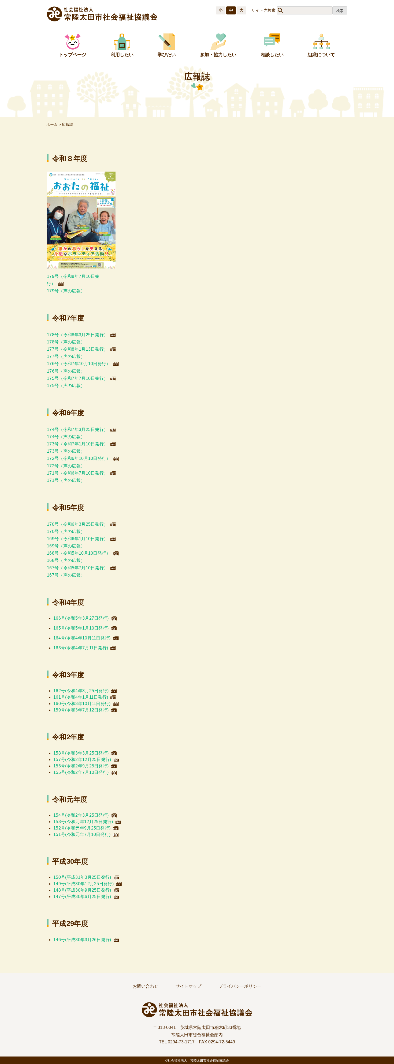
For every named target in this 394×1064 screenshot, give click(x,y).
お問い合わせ (145, 986)
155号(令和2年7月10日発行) (81, 772)
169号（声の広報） (66, 546)
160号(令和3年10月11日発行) (82, 703)
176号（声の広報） (66, 371)
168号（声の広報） (66, 560)
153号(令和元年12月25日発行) (83, 821)
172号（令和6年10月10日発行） (79, 458)
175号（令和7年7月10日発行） (77, 378)
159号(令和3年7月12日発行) (81, 710)
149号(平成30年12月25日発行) (83, 883)
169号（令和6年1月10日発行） (77, 538)
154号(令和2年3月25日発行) (81, 815)
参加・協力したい (218, 54)
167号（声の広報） (66, 575)
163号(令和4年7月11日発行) (80, 648)
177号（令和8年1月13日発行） (77, 349)
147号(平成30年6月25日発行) (82, 896)
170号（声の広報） (66, 531)
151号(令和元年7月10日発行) (81, 834)
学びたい (167, 54)
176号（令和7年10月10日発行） (79, 363)
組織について (321, 54)
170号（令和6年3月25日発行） (77, 524)
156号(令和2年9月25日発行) (81, 766)
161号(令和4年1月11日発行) (80, 697)
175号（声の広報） (66, 385)
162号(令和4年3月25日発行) (81, 690)
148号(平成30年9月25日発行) (82, 890)
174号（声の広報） (66, 436)
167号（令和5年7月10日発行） (77, 568)
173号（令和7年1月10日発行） (77, 444)
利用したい (122, 54)
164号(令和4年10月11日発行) (82, 638)
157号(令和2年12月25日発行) (82, 759)
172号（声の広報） (66, 466)
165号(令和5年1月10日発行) (81, 628)
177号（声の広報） (66, 356)
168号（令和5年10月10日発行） (79, 553)
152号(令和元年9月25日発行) (81, 828)
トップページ (72, 54)
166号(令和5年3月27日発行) (81, 618)
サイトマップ (188, 986)
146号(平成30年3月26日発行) (82, 939)
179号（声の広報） (66, 291)
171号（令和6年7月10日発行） (77, 473)
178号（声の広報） (66, 342)
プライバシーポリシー (239, 986)
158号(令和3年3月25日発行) (81, 753)
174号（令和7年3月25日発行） (77, 429)
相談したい (272, 54)
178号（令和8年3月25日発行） (77, 334)
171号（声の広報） (66, 480)
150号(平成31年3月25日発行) (82, 877)
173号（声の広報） (66, 451)
